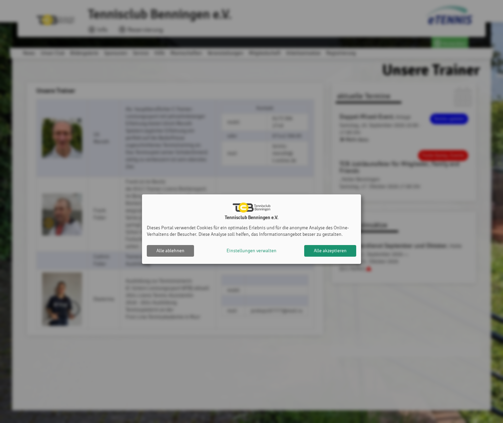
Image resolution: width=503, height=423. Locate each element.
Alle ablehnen (170, 250)
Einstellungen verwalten (251, 250)
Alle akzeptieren (330, 250)
